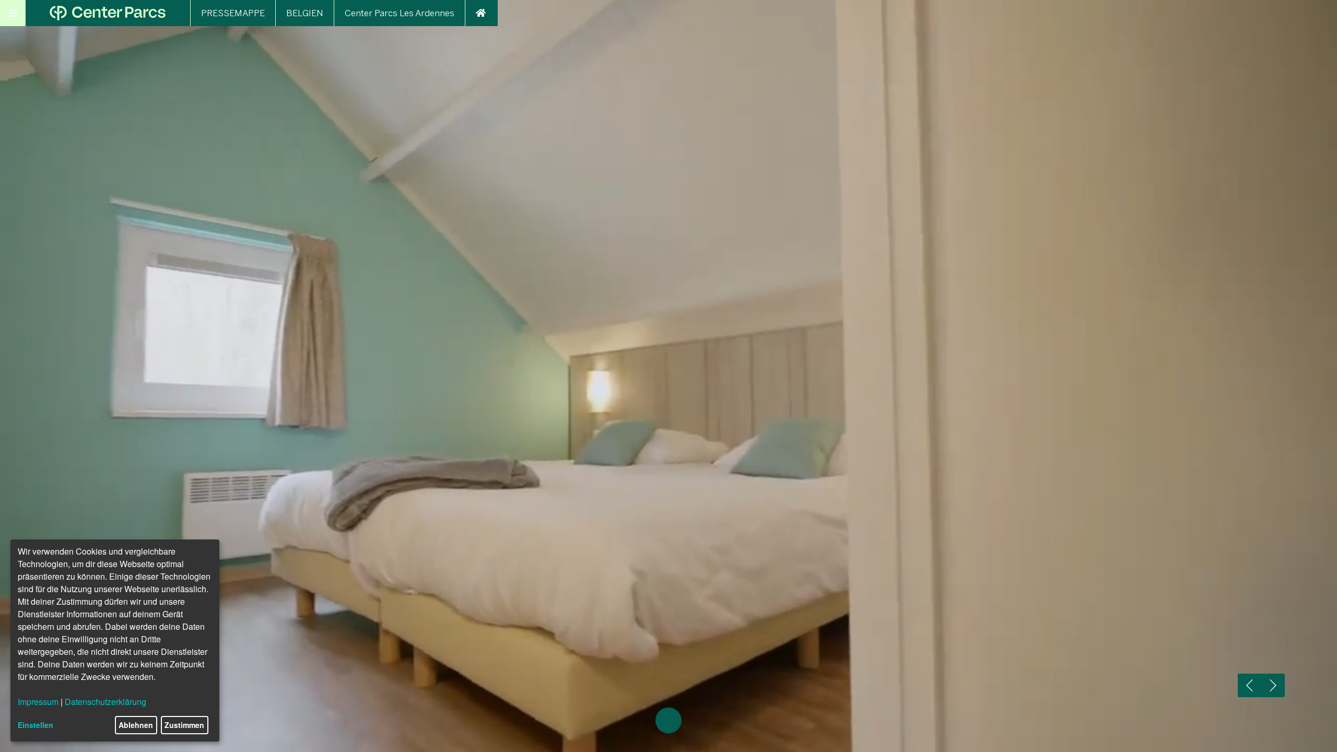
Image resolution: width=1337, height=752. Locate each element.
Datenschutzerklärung (105, 702)
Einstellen (35, 725)
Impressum (38, 702)
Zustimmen (184, 725)
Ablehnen (136, 725)
